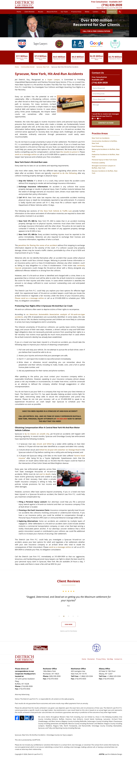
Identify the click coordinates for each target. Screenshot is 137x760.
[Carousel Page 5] (77, 616)
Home (19, 12)
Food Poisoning (97, 146)
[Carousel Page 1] (59, 616)
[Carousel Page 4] (73, 616)
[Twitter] (22, 718)
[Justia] (31, 718)
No (100, 118)
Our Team (64, 12)
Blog (103, 12)
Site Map (110, 659)
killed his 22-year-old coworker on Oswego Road (59, 450)
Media (87, 12)
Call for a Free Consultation (96, 31)
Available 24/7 (115, 1)
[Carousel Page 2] (64, 616)
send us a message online (26, 154)
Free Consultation (99, 1)
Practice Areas (76, 12)
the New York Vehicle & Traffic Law (56, 211)
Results (40, 12)
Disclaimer (91, 659)
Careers (95, 12)
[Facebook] (17, 718)
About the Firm (52, 12)
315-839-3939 (62, 419)
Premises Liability (98, 163)
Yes (95, 118)
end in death (45, 474)
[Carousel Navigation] (68, 616)
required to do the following (64, 173)
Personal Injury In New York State (104, 160)
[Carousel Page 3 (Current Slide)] (68, 616)
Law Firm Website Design (110, 754)
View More (68, 624)
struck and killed (44, 444)
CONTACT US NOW (105, 123)
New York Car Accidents (100, 138)
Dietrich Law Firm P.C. (35, 754)
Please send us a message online (29, 298)
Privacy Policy (101, 659)
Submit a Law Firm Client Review (68, 631)
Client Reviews (29, 12)
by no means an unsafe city (37, 434)
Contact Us (112, 12)
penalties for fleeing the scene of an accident (37, 245)
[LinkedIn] (27, 718)
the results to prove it (69, 152)
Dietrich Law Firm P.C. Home (24, 4)
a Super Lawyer (52, 79)
